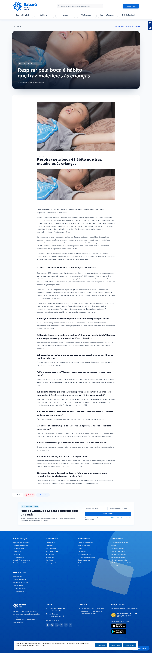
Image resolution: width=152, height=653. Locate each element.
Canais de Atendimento (85, 543)
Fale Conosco (86, 15)
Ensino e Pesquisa (107, 15)
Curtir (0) (31, 495)
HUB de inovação (84, 545)
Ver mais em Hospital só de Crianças (127, 26)
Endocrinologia (51, 548)
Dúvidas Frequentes (19, 579)
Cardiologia (49, 545)
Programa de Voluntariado (87, 557)
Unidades (43, 15)
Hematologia (50, 554)
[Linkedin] (57, 625)
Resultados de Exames (20, 582)
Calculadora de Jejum (118, 557)
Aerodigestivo (50, 543)
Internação (16, 554)
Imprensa (81, 548)
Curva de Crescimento (118, 551)
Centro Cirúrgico (18, 548)
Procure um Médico (19, 588)
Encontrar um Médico (20, 563)
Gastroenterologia (52, 551)
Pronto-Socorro (18, 557)
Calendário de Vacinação (119, 560)
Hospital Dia (17, 551)
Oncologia (49, 560)
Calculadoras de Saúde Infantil (121, 563)
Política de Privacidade (117, 518)
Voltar (19, 26)
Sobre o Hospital (22, 15)
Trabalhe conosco (84, 560)
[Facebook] (48, 625)
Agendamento (131, 6)
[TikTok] (61, 625)
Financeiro (81, 566)
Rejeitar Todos (115, 645)
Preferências (101, 645)
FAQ (79, 563)
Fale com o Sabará (141, 648)
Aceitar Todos (129, 645)
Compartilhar (44, 495)
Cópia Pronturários (84, 554)
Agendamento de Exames (21, 543)
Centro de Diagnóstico (20, 545)
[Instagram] (52, 625)
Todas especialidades (52, 563)
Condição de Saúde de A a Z (120, 543)
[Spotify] (66, 625)
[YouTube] (70, 625)
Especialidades (18, 585)
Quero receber (108, 514)
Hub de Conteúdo (129, 15)
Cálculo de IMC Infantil (118, 554)
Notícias (113, 545)
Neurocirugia (50, 557)
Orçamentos (82, 551)
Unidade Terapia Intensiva (21, 560)
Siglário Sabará (115, 566)
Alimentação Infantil (117, 548)
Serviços (65, 15)
